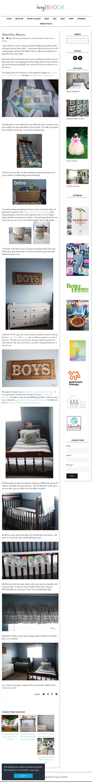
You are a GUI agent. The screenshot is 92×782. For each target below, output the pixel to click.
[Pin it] (56, 694)
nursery (4, 41)
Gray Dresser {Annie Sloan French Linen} (45, 735)
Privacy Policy (46, 24)
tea (9, 337)
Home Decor (49, 38)
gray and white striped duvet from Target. (38, 392)
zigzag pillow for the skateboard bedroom (30, 400)
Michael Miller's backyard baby (42, 75)
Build (47, 19)
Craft (62, 19)
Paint (71, 19)
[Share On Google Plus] (52, 694)
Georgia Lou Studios (60, 777)
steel (12, 337)
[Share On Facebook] (48, 694)
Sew (54, 19)
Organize (81, 19)
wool (16, 337)
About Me (19, 19)
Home (9, 19)
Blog (10, 38)
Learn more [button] (34, 770)
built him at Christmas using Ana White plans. (24, 403)
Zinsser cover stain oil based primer (36, 212)
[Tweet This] (44, 694)
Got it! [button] (23, 776)
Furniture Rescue (38, 38)
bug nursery (27, 38)
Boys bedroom (17, 38)
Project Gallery (34, 19)
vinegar (24, 337)
